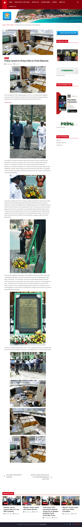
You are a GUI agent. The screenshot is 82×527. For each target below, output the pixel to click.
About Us (62, 2)
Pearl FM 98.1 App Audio (22, 2)
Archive (6, 58)
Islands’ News (45, 2)
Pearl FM (17, 64)
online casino (8, 102)
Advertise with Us (61, 142)
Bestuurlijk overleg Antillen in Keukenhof (14, 476)
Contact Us (12, 6)
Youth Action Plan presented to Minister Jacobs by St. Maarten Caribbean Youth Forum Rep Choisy (50, 511)
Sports (54, 2)
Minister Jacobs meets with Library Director (31, 508)
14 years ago (8, 513)
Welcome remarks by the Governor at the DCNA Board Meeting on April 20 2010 (40, 477)
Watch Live (35, 2)
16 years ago (9, 64)
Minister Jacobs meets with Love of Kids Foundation (70, 509)
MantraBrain (43, 524)
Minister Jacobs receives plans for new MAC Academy (11, 509)
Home (10, 2)
